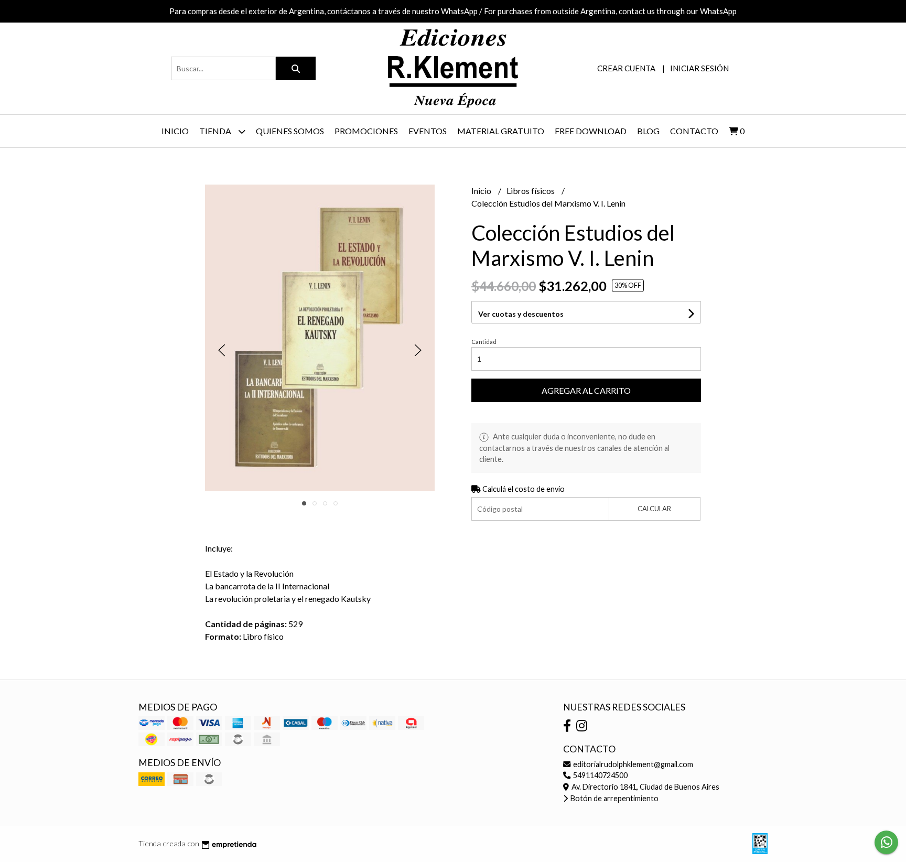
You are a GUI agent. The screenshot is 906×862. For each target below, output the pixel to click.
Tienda (216, 131)
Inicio (175, 131)
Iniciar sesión (699, 68)
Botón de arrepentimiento (614, 798)
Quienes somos (290, 131)
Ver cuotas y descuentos (521, 313)
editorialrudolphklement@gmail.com (632, 764)
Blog (648, 131)
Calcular (654, 508)
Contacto (694, 131)
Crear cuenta (626, 68)
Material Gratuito (500, 131)
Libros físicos (531, 191)
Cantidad (484, 341)
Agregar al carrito (586, 390)
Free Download (591, 131)
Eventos (427, 131)
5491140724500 (599, 775)
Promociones (366, 131)
